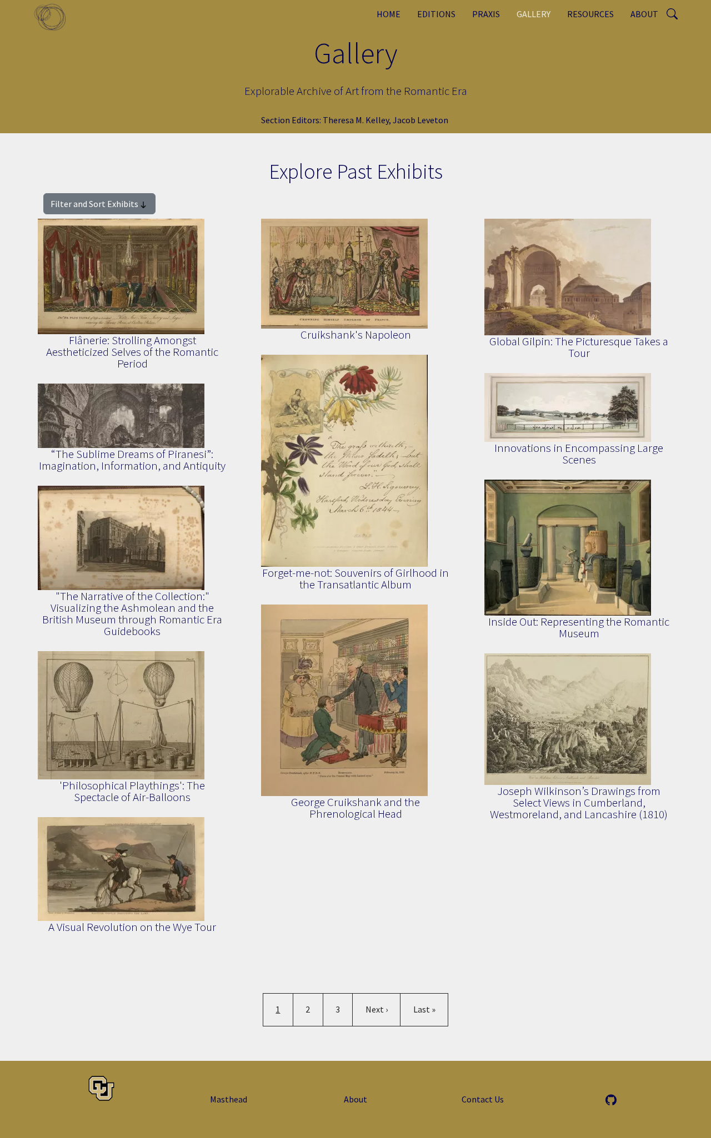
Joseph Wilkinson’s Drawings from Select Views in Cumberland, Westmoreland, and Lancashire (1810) (579, 802)
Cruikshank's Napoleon (356, 334)
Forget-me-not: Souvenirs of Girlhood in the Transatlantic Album (355, 578)
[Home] (54, 16)
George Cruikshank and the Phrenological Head (355, 807)
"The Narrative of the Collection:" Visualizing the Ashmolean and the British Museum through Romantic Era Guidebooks (132, 613)
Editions (436, 13)
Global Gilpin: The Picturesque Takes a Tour (578, 347)
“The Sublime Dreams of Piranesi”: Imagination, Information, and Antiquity (132, 459)
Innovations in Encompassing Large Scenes (578, 453)
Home (388, 13)
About (644, 13)
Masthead (228, 1099)
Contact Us (483, 1099)
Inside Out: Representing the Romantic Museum (578, 627)
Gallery (533, 13)
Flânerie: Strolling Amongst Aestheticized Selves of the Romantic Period (132, 352)
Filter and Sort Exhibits (94, 203)
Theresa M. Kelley (356, 119)
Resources (590, 13)
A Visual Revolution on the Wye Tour (132, 926)
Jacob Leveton (420, 119)
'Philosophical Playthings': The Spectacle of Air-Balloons (132, 791)
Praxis (486, 13)
